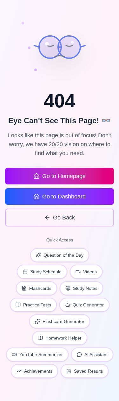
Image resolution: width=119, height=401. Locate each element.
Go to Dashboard (64, 196)
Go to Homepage (64, 176)
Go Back (64, 217)
